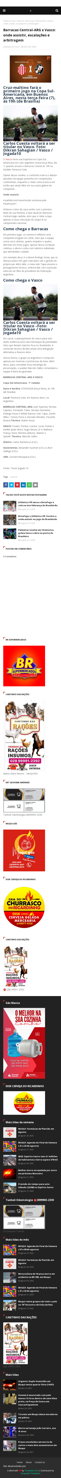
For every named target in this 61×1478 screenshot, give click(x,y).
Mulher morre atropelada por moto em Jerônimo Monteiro (37, 1172)
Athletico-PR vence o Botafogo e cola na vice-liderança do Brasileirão (38, 504)
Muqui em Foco (13, 46)
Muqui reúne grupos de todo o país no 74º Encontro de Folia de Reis (37, 1303)
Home (20, 1462)
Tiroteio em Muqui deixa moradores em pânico (38, 1416)
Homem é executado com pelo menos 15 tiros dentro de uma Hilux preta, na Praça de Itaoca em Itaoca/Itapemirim (37, 1400)
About (29, 1462)
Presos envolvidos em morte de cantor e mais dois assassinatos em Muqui (37, 1445)
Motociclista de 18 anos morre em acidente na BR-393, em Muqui (36, 1275)
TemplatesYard (32, 1470)
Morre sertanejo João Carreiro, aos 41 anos (37, 1430)
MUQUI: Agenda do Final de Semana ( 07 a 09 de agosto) (37, 1248)
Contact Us (40, 1462)
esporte (20, 21)
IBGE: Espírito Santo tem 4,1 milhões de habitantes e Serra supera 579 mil (38, 1158)
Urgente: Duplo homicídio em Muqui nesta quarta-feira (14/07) (36, 1383)
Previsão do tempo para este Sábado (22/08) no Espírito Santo (36, 1186)
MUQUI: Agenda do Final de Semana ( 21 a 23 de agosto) (37, 1144)
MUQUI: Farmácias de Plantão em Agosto (36, 1130)
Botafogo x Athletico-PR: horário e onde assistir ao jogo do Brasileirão (37, 518)
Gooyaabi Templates (30, 1473)
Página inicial (9, 21)
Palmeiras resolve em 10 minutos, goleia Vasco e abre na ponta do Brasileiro (36, 533)
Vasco (9, 159)
